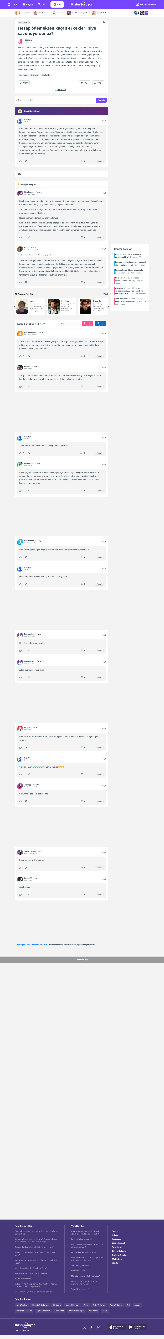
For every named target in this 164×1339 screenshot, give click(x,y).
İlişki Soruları (23, 75)
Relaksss (28, 366)
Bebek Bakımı (44, 13)
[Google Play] (138, 1327)
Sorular (44, 944)
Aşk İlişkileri (25, 13)
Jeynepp (27, 785)
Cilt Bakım (57, 1305)
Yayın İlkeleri (117, 1247)
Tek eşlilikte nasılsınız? (80, 1289)
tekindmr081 (29, 463)
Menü (14, 4)
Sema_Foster (29, 851)
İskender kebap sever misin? (82, 1239)
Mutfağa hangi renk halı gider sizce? (85, 1276)
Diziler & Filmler (99, 1305)
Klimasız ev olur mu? (79, 1271)
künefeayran (29, 192)
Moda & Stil (59, 1311)
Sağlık (104, 1311)
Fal (128, 1305)
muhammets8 (29, 661)
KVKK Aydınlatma (119, 1251)
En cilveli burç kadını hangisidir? (83, 1252)
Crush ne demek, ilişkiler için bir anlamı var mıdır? (34, 1292)
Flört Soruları (46, 75)
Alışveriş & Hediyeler (40, 1305)
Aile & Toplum (22, 1305)
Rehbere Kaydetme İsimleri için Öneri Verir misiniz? (34, 1247)
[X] (84, 1327)
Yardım (114, 1231)
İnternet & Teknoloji (24, 1311)
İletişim (115, 1235)
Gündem (60, 13)
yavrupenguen (30, 332)
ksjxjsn (27, 727)
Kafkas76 (28, 878)
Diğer (86, 1305)
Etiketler (115, 1263)
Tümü (106, 294)
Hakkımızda (116, 1239)
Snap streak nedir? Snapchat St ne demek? (31, 1273)
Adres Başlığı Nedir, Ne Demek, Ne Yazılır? (31, 1268)
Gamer (137, 1305)
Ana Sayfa (21, 944)
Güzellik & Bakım (103, 13)
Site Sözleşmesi (118, 1243)
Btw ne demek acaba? (23, 1279)
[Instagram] (98, 1327)
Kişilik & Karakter (43, 1311)
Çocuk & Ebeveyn (72, 1305)
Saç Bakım (93, 1311)
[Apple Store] (117, 1327)
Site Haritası (117, 1259)
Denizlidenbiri (30, 541)
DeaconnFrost (30, 634)
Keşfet (29, 4)
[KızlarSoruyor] (25, 1327)
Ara (43, 4)
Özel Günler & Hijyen (76, 1311)
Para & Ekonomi (24, 22)
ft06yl (26, 248)
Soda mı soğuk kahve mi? (81, 1265)
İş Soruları (34, 75)
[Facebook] (91, 1327)
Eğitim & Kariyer (116, 1305)
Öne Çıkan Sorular (119, 1255)
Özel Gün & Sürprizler (80, 13)
